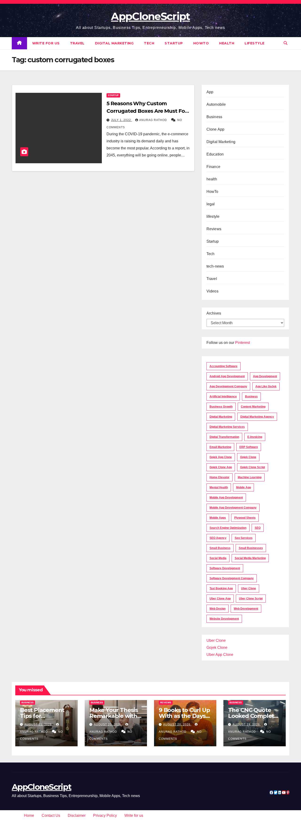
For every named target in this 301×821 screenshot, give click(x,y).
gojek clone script (252, 467)
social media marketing (250, 558)
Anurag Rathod (153, 120)
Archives (213, 313)
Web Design (218, 608)
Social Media (218, 558)
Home (29, 815)
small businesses (251, 548)
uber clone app (220, 598)
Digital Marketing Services (227, 426)
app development (265, 376)
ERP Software (248, 447)
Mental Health (219, 487)
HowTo (201, 43)
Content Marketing (253, 406)
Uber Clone (216, 640)
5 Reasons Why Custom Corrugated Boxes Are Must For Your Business (147, 111)
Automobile (216, 104)
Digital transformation (224, 437)
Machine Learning (249, 477)
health (226, 43)
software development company (232, 578)
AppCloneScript (150, 16)
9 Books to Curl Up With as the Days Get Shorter (184, 716)
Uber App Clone (219, 655)
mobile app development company (233, 507)
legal (210, 204)
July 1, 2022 (121, 120)
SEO (258, 527)
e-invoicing (254, 437)
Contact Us (51, 815)
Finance (213, 167)
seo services (244, 538)
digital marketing (221, 416)
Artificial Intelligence (223, 396)
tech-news (215, 266)
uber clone (248, 588)
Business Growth (221, 406)
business (251, 396)
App (210, 92)
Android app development (227, 376)
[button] (285, 43)
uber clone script (251, 598)
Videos (212, 291)
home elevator (220, 477)
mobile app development (226, 497)
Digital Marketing (114, 43)
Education (215, 154)
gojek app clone (221, 457)
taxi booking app (221, 588)
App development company (228, 386)
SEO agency (218, 538)
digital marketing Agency (257, 416)
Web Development (246, 608)
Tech (149, 43)
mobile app (243, 487)
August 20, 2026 (108, 724)
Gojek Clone (248, 457)
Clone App (215, 129)
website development (224, 618)
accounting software (224, 366)
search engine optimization (228, 527)
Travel (77, 43)
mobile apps (218, 517)
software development (225, 568)
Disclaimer (77, 815)
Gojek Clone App (221, 467)
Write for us (46, 43)
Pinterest (242, 343)
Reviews (213, 229)
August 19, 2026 (247, 724)
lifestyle (255, 43)
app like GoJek (266, 386)
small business (220, 548)
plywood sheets (245, 517)
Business (214, 117)
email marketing (220, 447)
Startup (174, 43)
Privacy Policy (105, 815)
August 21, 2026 (38, 724)
